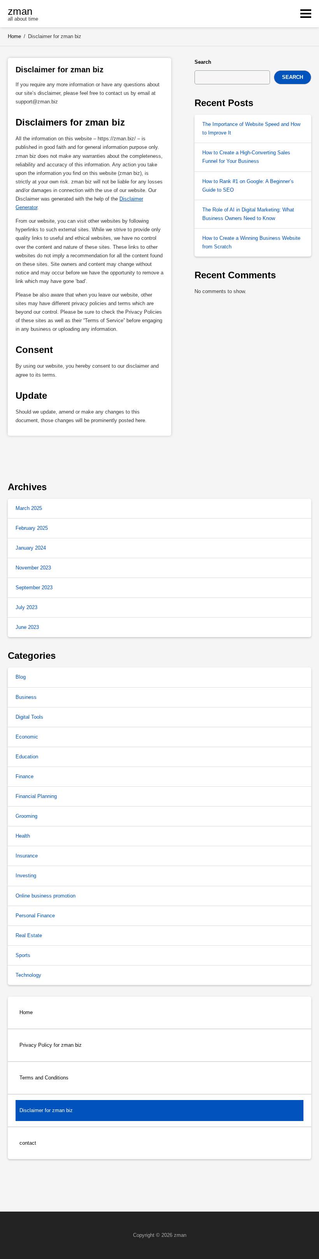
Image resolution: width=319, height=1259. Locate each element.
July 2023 (26, 607)
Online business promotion (45, 896)
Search (203, 62)
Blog (21, 677)
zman (20, 11)
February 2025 (32, 528)
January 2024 (31, 548)
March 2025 (29, 508)
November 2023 (33, 568)
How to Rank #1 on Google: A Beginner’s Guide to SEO (248, 185)
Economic (27, 737)
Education (27, 757)
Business (26, 697)
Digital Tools (29, 717)
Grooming (26, 816)
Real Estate (29, 935)
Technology (28, 975)
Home (26, 1012)
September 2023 (34, 587)
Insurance (27, 856)
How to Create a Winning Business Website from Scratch (251, 242)
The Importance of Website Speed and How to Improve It (251, 128)
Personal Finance (35, 915)
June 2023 (27, 627)
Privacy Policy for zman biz (50, 1045)
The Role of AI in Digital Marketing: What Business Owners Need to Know (248, 214)
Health (23, 836)
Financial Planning (36, 796)
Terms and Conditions (43, 1078)
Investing (26, 875)
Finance (24, 776)
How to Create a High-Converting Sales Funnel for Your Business (246, 157)
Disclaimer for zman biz (46, 1110)
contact (27, 1143)
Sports (23, 955)
